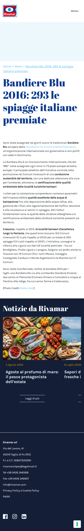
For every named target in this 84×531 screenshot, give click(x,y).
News (18, 66)
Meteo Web (27, 288)
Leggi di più (32, 398)
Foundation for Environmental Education (51, 147)
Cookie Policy (30, 490)
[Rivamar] (10, 11)
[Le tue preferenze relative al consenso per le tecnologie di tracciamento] (77, 524)
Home (7, 66)
